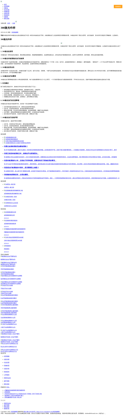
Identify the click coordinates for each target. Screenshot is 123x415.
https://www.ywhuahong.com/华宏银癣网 (48, 411)
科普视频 (6, 6)
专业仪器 (6, 9)
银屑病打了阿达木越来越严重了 (14, 395)
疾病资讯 (118, 6)
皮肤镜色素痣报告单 (12, 139)
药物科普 (6, 11)
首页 (5, 4)
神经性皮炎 (7, 403)
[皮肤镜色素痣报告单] (5, 139)
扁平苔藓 (6, 405)
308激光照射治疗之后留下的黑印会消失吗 (18, 143)
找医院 (6, 16)
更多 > (8, 387)
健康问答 (6, 408)
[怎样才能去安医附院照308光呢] (5, 141)
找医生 (6, 8)
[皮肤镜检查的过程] (5, 137)
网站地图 (3, 400)
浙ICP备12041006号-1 (30, 411)
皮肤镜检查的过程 (11, 137)
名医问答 (6, 13)
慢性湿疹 (6, 18)
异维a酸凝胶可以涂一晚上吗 (13, 397)
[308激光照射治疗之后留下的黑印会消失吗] (5, 143)
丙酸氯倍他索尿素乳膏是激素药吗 (14, 390)
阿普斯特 (7, 392)
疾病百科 (6, 15)
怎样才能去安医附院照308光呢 (15, 141)
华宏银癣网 (15, 32)
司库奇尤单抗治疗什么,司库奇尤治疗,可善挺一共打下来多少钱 (23, 393)
